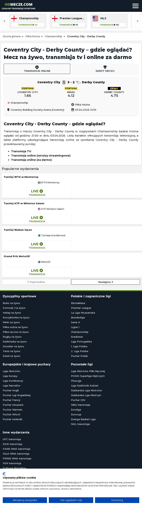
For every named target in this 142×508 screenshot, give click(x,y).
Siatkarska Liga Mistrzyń (86, 395)
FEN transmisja (12, 463)
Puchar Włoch (11, 414)
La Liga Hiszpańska (83, 312)
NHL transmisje (80, 424)
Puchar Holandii (12, 419)
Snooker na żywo (13, 346)
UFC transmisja (12, 439)
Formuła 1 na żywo (14, 307)
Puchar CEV (78, 399)
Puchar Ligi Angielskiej (17, 395)
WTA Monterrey (50, 182)
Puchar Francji (11, 399)
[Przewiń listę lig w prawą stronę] (137, 21)
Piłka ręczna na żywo (16, 331)
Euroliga (76, 409)
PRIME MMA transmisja (17, 458)
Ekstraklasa (78, 303)
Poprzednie (37, 281)
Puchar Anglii (11, 390)
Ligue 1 (75, 327)
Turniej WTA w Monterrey (21, 176)
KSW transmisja (12, 444)
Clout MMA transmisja (16, 453)
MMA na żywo (11, 322)
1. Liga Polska (79, 346)
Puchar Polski (79, 355)
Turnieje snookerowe (52, 235)
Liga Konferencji (13, 380)
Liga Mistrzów (11, 371)
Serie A (75, 322)
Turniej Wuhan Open (18, 229)
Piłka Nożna (80, 104)
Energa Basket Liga (83, 419)
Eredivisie (77, 336)
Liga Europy (10, 375)
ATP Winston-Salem (52, 209)
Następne (104, 281)
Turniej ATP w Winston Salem (24, 203)
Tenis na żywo (11, 351)
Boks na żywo (11, 303)
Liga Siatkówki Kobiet (84, 385)
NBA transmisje (80, 404)
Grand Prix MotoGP (17, 256)
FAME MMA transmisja (16, 448)
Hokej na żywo (12, 312)
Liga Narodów (11, 385)
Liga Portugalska (81, 341)
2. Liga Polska (79, 351)
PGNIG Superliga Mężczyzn (88, 375)
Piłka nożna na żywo (15, 327)
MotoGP (45, 262)
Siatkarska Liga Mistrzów (86, 390)
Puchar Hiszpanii (13, 404)
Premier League (81, 307)
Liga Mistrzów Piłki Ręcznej (88, 371)
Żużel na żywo (11, 355)
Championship (19, 103)
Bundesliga (78, 317)
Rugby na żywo (12, 336)
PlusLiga (76, 380)
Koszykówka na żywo (16, 317)
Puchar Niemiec (13, 409)
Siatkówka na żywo (15, 341)
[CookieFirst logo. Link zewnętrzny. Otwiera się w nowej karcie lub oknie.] (4, 473)
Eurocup (76, 414)
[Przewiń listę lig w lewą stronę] (4, 21)
